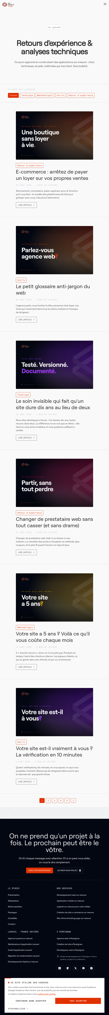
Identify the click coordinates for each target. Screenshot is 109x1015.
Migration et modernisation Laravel (23, 956)
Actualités (12, 918)
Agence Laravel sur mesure (20, 938)
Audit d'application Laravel (20, 950)
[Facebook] (83, 968)
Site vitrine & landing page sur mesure (74, 918)
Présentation (13, 895)
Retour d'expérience (81, 95)
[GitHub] (67, 968)
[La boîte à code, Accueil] (8, 4)
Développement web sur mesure (71, 895)
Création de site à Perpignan (69, 944)
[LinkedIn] (59, 968)
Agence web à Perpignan (68, 938)
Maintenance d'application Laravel (23, 944)
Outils (60, 95)
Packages (12, 912)
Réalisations (13, 901)
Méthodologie (45, 95)
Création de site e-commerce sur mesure (75, 912)
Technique (27, 95)
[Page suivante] (73, 800)
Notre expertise (15, 906)
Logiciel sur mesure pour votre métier (73, 906)
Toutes (13, 95)
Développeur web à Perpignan (70, 950)
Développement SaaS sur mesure (23, 961)
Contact (11, 924)
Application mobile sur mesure (70, 901)
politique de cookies (47, 994)
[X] (75, 968)
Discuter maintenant (39, 870)
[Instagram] (91, 968)
